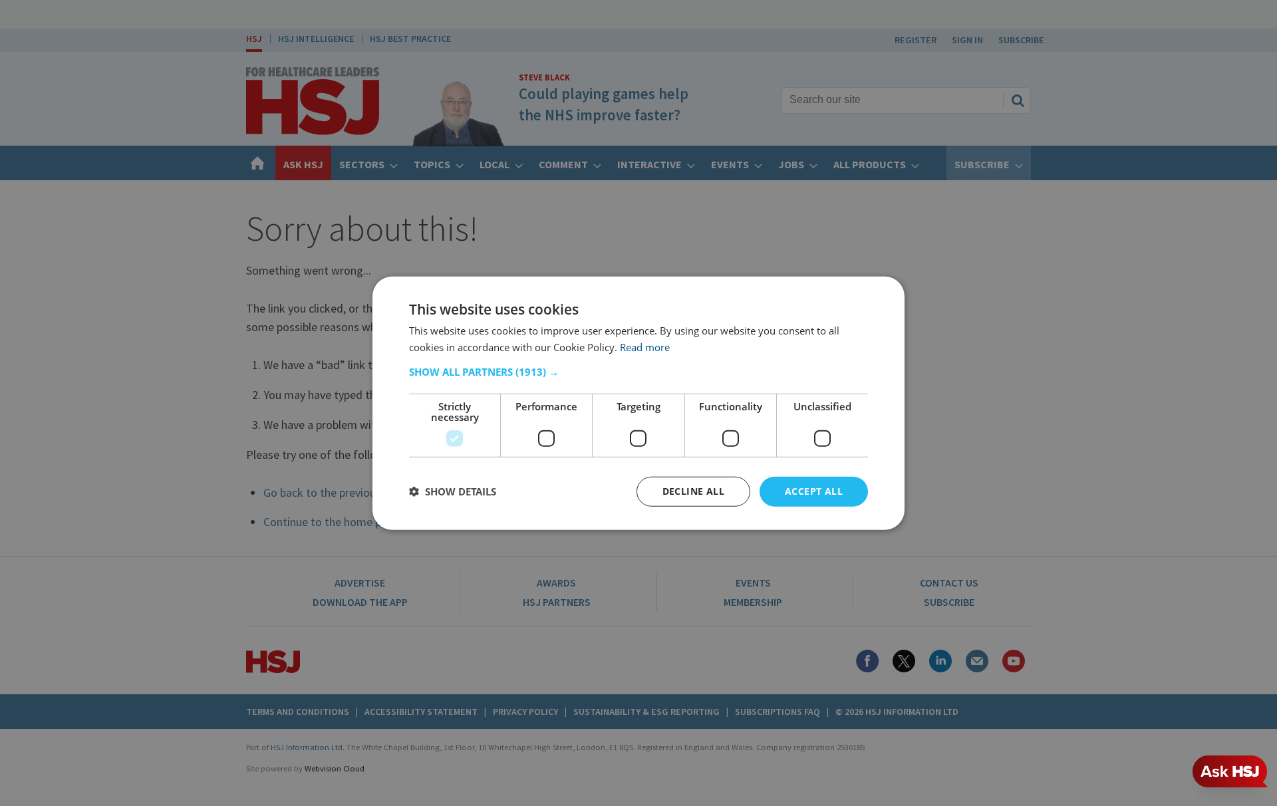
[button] (638, 372)
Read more (645, 347)
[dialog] (638, 403)
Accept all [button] (814, 491)
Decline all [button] (693, 491)
